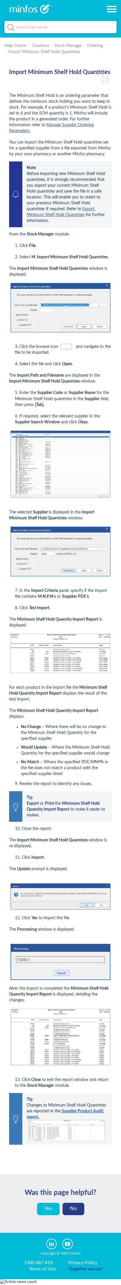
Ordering (95, 46)
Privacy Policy (82, 1262)
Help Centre (15, 46)
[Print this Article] (106, 79)
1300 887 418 (38, 1262)
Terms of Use (42, 1269)
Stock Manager (68, 46)
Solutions (41, 46)
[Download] (49, 658)
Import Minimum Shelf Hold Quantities (44, 52)
